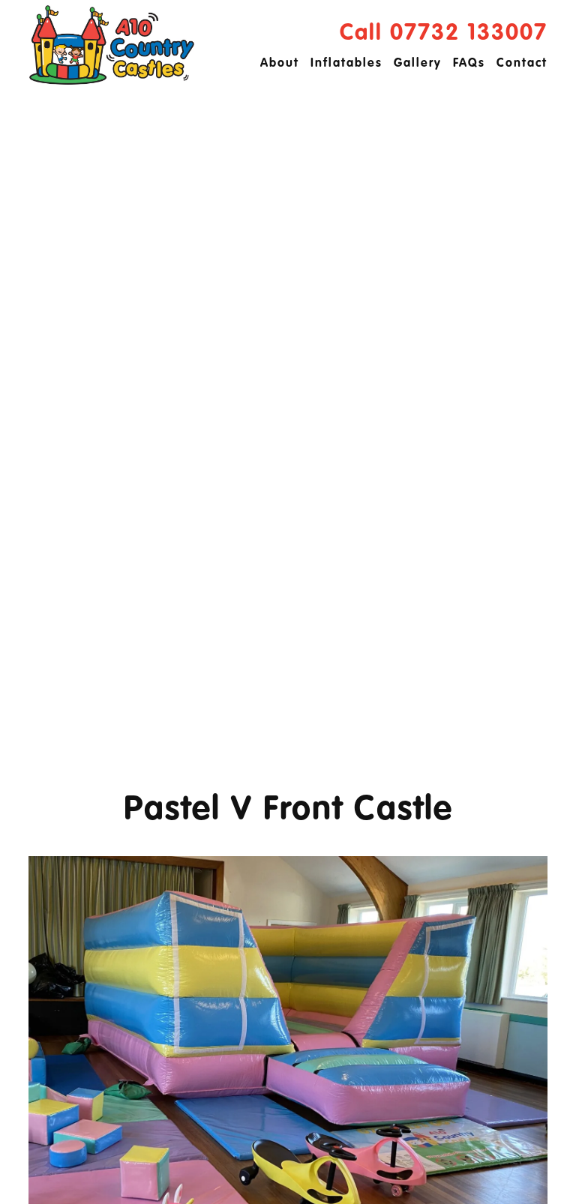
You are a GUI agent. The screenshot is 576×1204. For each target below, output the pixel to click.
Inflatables (346, 64)
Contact (522, 64)
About (279, 64)
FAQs (469, 64)
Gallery (418, 64)
